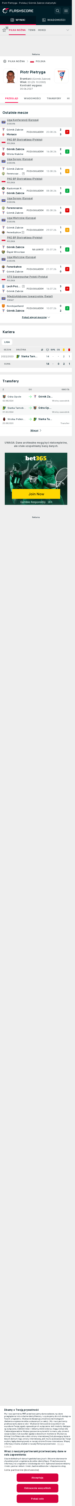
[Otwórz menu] (66, 11)
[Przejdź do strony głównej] (20, 10)
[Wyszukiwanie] (57, 11)
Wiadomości (32, 98)
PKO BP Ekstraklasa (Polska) (24, 139)
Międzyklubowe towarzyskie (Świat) (30, 296)
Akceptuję (37, 1477)
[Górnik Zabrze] (61, 79)
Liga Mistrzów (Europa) (21, 218)
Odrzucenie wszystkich (37, 1488)
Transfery (54, 98)
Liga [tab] (7, 342)
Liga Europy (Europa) (20, 159)
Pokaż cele (37, 1498)
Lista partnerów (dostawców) (21, 1469)
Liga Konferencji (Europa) (23, 120)
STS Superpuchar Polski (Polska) (27, 276)
